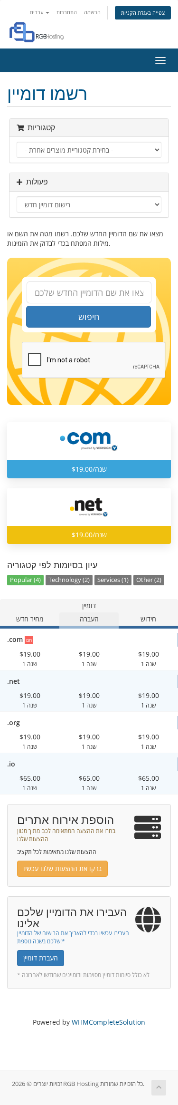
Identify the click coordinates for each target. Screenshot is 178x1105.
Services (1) (113, 580)
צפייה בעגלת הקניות (143, 12)
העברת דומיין (40, 957)
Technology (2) (69, 580)
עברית (37, 12)
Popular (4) (25, 580)
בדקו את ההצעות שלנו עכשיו (62, 868)
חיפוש (88, 316)
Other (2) (148, 580)
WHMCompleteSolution (108, 1022)
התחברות (66, 12)
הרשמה (92, 12)
